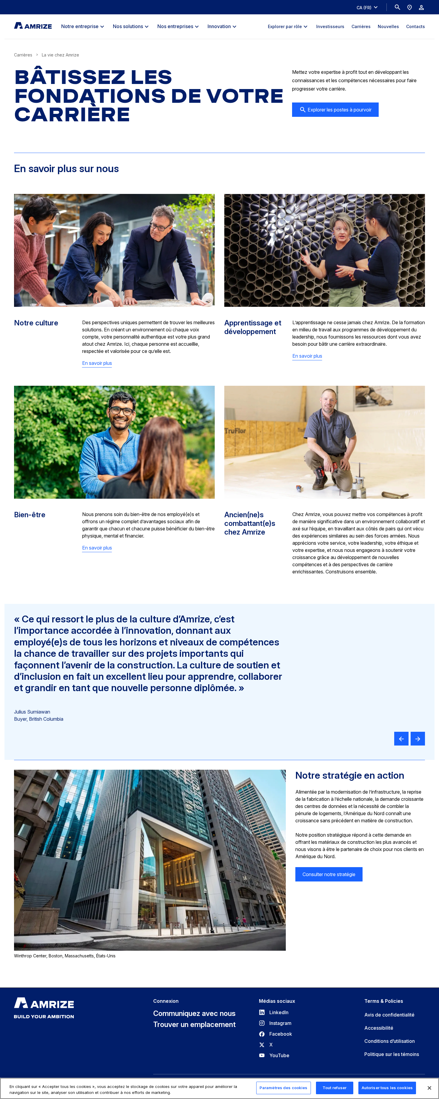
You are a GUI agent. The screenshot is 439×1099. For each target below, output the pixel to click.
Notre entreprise (80, 26)
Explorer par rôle (285, 26)
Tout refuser (335, 1087)
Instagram (275, 1023)
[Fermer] (429, 1088)
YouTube (274, 1055)
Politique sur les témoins (391, 1054)
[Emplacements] (409, 7)
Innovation (219, 26)
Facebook (275, 1034)
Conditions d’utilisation (389, 1041)
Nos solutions (128, 26)
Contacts (415, 26)
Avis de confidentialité (389, 1015)
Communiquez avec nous (194, 1013)
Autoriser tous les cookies (387, 1087)
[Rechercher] (397, 7)
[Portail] (421, 7)
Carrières (361, 26)
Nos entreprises (175, 26)
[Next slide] (418, 739)
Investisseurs (330, 26)
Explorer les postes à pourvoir (340, 110)
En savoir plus (97, 363)
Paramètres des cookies (284, 1087)
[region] (219, 1088)
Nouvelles (388, 26)
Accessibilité (378, 1028)
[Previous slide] (401, 739)
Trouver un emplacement (194, 1024)
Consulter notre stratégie (329, 874)
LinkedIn (273, 1012)
